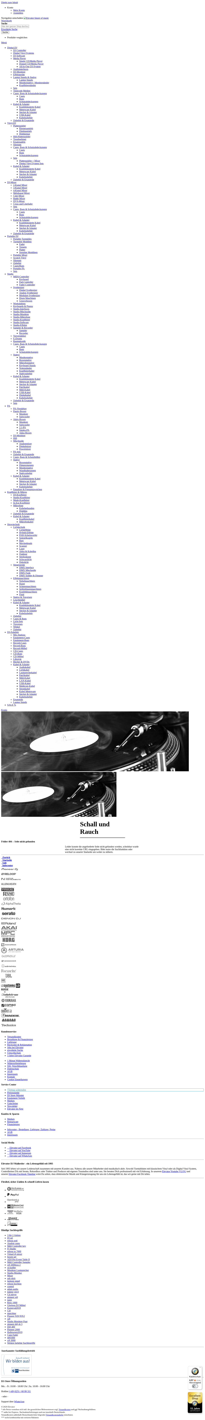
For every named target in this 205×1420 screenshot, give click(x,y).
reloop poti (12, 1240)
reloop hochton (14, 1283)
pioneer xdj (12, 1297)
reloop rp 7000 (14, 1251)
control (10, 1286)
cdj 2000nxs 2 (14, 1265)
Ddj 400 (11, 1327)
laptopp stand (13, 1281)
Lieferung (12, 1042)
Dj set (10, 1238)
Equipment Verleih (16, 1098)
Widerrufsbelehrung (16, 1063)
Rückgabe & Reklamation (19, 1044)
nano (9, 1300)
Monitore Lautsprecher (18, 1270)
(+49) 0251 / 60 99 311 (20, 1391)
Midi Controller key (16, 1246)
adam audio (12, 1289)
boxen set (11, 1257)
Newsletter (12, 1106)
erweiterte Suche (15, 1050)
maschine (11, 1313)
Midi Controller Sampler (18, 1262)
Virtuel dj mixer (14, 1254)
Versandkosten (14, 1036)
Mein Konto (19, 10)
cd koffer (11, 1267)
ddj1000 (11, 1337)
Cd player (12, 1294)
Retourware (12, 1121)
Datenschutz (13, 1068)
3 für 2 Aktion (14, 1235)
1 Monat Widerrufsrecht (18, 1060)
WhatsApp (19, 1401)
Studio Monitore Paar (17, 1321)
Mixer (10, 1275)
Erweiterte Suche (9, 29)
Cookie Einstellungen (17, 1079)
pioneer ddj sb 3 (14, 1324)
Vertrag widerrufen (17, 1090)
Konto (4, 710)
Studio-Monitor (14, 1273)
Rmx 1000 (12, 1302)
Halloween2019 (14, 1332)
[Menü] (200, 1368)
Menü (4, 42)
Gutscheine (12, 1103)
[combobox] (15, 26)
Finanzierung (13, 1124)
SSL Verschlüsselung (17, 1066)
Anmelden (18, 13)
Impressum (12, 1074)
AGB (9, 1071)
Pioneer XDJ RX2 (16, 1316)
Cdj (9, 1310)
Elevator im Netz (15, 1109)
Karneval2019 (14, 1308)
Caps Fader (12, 1335)
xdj (8, 1318)
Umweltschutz (14, 1053)
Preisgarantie (13, 1092)
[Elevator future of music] (36, 18)
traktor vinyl (13, 1292)
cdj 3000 (11, 1340)
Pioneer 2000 (13, 1329)
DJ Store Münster (15, 1095)
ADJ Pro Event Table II (18, 1259)
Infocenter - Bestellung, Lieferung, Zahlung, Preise (31, 1129)
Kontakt (11, 1077)
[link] (10, 7)
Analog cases (13, 1243)
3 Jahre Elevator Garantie (19, 1055)
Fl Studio (11, 1248)
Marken (11, 1100)
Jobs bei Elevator (15, 1047)
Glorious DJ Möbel (16, 1305)
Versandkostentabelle (54, 1415)
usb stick (11, 1278)
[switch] (195, 1386)
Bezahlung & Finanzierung (20, 1039)
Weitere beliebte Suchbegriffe (21, 1343)
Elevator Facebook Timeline (22, 1174)
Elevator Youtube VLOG (174, 1171)
